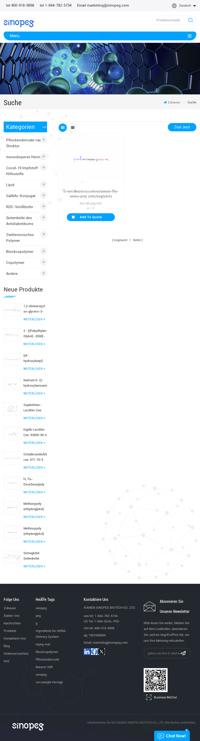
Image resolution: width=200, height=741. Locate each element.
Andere (12, 273)
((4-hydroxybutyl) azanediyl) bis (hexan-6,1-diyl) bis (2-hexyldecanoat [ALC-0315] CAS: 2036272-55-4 (35, 359)
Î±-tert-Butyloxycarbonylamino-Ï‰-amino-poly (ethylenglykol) (90, 193)
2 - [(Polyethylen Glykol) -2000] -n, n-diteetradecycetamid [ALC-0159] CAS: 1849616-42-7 (35, 334)
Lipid (10, 185)
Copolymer (15, 262)
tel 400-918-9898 (20, 5)
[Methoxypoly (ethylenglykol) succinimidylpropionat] (12, 532)
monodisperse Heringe (25, 157)
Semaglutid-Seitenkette (31, 555)
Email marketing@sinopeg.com (103, 5)
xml (6, 661)
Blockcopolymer (19, 251)
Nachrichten (12, 623)
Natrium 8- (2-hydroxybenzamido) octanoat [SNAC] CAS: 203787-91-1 (35, 383)
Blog (7, 646)
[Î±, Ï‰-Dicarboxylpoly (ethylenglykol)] (12, 483)
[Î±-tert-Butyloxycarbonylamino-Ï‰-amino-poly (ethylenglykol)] (91, 158)
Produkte (10, 631)
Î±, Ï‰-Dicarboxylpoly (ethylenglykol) (33, 482)
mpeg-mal (43, 644)
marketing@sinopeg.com (110, 642)
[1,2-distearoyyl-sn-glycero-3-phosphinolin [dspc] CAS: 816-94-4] (12, 310)
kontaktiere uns (15, 638)
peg (38, 616)
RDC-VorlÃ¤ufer (19, 207)
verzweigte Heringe (49, 682)
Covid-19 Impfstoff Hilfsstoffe (22, 171)
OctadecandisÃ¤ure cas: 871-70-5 (35, 456)
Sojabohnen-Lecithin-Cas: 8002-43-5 (32, 408)
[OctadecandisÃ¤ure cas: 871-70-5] (12, 458)
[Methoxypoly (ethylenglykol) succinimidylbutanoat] (12, 507)
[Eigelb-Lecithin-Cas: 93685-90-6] (12, 433)
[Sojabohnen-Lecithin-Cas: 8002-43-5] (12, 409)
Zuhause (174, 102)
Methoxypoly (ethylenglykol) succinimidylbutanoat (35, 507)
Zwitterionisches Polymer (20, 238)
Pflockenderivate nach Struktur (25, 143)
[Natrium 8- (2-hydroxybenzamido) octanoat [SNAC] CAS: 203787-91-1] (12, 384)
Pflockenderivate (47, 659)
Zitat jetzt (182, 127)
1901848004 (97, 635)
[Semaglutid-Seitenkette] (12, 557)
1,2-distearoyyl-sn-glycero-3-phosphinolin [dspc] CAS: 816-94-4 (35, 309)
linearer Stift (44, 667)
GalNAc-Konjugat (20, 196)
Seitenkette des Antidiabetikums (19, 221)
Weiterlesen (32, 319)
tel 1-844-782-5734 (55, 5)
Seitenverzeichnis (16, 653)
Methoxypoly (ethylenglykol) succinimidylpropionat (35, 532)
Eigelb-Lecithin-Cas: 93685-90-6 (35, 432)
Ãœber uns (12, 616)
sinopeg (41, 608)
